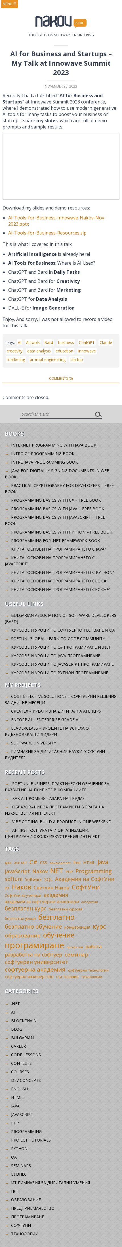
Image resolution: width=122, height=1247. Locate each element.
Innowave (87, 351)
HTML (89, 862)
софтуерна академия (35, 969)
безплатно (56, 917)
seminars (21, 1165)
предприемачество (32, 1208)
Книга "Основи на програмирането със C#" (59, 581)
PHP (69, 872)
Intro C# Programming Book (42, 453)
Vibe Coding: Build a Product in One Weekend (62, 821)
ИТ (7, 888)
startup (76, 359)
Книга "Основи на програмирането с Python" (62, 572)
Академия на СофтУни (84, 878)
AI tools (33, 342)
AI (19, 342)
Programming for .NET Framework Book (55, 540)
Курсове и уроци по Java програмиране (55, 655)
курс (99, 926)
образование (23, 935)
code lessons (26, 1054)
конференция (77, 927)
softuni (13, 878)
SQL (48, 879)
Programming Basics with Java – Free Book (57, 508)
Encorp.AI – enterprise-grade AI (45, 719)
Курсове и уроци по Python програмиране (59, 672)
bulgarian (22, 1037)
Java (103, 862)
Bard (49, 342)
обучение (58, 934)
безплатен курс (25, 908)
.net (15, 1003)
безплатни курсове (66, 909)
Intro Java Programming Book (44, 462)
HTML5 (18, 1097)
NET (56, 870)
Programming (93, 871)
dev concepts (26, 1080)
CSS (43, 862)
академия (56, 894)
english (19, 1089)
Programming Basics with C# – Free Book (56, 500)
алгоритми (89, 902)
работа (93, 946)
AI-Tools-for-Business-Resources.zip (47, 233)
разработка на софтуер (33, 954)
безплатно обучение (33, 926)
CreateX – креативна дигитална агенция (56, 711)
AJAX (8, 863)
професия (75, 947)
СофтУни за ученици (23, 895)
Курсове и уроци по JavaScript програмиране (62, 664)
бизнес (19, 1174)
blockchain (24, 1020)
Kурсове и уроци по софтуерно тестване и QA (63, 630)
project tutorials (31, 1140)
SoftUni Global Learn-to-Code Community (58, 638)
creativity (14, 351)
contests (21, 1063)
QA (14, 1157)
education (64, 351)
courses (20, 1071)
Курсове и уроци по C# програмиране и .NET (61, 647)
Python (19, 1148)
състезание (67, 976)
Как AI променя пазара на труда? (48, 798)
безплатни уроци (20, 918)
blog (16, 1029)
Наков (21, 886)
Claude (106, 342)
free (77, 862)
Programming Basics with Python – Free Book (61, 532)
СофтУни (86, 887)
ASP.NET (20, 863)
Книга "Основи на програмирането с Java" (58, 549)
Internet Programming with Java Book (53, 445)
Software (33, 879)
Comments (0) (61, 378)
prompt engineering (48, 359)
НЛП (15, 1191)
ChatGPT (87, 342)
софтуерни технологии (88, 970)
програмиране (34, 945)
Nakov (40, 871)
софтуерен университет (36, 961)
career (18, 1046)
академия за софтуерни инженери (42, 901)
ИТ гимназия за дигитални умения (50, 1182)
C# (33, 862)
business (66, 342)
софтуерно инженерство (29, 976)
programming (26, 1131)
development (60, 863)
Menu (9, 3)
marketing (16, 359)
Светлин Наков (51, 887)
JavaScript (17, 871)
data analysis (39, 351)
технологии (91, 976)
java (15, 1106)
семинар (76, 954)
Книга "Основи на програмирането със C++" (61, 589)
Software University (33, 743)
